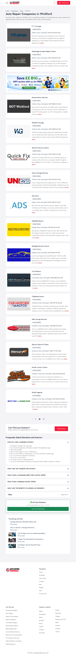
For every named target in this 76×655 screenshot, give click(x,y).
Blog (40, 584)
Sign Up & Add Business (38, 509)
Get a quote (42, 578)
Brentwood (35, 351)
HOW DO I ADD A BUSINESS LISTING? (20, 442)
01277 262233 (37, 347)
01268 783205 (37, 224)
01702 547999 (37, 370)
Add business (61, 429)
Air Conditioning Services (12, 632)
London (57, 632)
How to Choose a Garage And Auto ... (23, 528)
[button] (67, 495)
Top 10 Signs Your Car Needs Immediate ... (32, 533)
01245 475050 (37, 299)
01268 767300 (37, 151)
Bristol (40, 623)
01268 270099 (37, 199)
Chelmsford (35, 303)
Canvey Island (35, 278)
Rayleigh (34, 227)
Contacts (41, 581)
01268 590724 (37, 29)
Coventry (41, 630)
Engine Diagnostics (11, 619)
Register (41, 587)
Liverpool (57, 628)
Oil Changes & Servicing (12, 638)
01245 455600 (37, 322)
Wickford (34, 104)
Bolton (41, 617)
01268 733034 (37, 176)
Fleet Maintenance (10, 644)
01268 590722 (37, 54)
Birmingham (42, 614)
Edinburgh (58, 613)
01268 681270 (37, 274)
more (42, 43)
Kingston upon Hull (60, 619)
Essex (38, 33)
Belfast (41, 611)
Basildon (34, 33)
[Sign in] (54, 3)
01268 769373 (37, 101)
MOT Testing (9, 613)
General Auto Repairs (11, 610)
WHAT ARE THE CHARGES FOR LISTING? (21, 469)
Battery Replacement (11, 629)
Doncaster (42, 633)
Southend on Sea (36, 374)
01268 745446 (37, 249)
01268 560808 (37, 126)
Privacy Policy (43, 594)
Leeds (56, 622)
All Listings (42, 575)
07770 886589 (37, 396)
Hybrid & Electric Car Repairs (14, 641)
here (14, 446)
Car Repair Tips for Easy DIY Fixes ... (30, 545)
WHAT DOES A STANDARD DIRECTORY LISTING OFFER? (26, 475)
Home (40, 572)
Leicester (57, 625)
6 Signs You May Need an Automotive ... (31, 539)
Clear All (63, 495)
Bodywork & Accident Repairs (14, 635)
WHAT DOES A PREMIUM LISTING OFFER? (21, 482)
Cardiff (41, 627)
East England (44, 33)
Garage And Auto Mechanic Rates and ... (24, 522)
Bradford (41, 620)
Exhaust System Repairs (12, 626)
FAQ (40, 591)
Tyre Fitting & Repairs (11, 623)
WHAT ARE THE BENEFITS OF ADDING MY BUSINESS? (25, 488)
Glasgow (57, 616)
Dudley (57, 610)
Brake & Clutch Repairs (12, 616)
